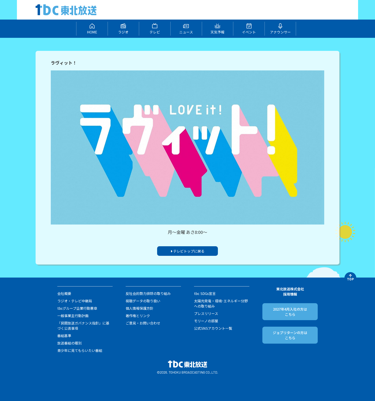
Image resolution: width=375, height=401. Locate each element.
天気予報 (217, 32)
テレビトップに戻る (188, 251)
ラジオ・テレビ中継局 (74, 300)
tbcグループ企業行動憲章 (77, 308)
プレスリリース (206, 313)
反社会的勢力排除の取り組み (148, 293)
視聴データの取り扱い (143, 300)
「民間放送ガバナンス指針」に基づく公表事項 (83, 325)
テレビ (155, 32)
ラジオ (123, 32)
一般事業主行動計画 (73, 315)
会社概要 (64, 293)
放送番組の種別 (69, 343)
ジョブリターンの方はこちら (290, 335)
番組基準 (64, 335)
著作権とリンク (138, 315)
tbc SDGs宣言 (205, 293)
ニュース (186, 32)
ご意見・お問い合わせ (143, 323)
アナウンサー (280, 32)
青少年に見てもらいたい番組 (79, 350)
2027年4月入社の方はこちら (290, 311)
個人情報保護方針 (139, 308)
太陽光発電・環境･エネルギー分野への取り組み (221, 303)
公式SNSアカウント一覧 (213, 328)
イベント (249, 32)
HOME (92, 32)
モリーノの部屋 (206, 320)
